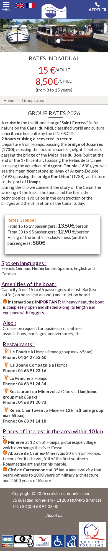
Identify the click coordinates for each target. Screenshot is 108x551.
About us (54, 515)
